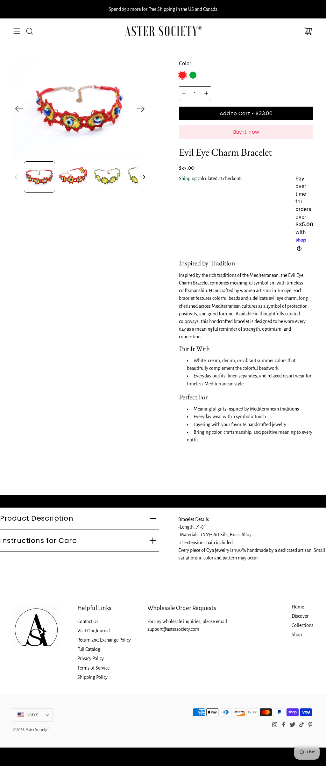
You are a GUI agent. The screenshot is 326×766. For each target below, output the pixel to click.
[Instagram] (275, 724)
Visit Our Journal (93, 630)
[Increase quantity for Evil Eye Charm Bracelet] (206, 93)
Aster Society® (37, 729)
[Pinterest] (310, 724)
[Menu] (17, 31)
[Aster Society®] (163, 31)
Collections (302, 625)
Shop (297, 634)
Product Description (36, 518)
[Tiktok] (301, 724)
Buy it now (246, 132)
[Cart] (308, 31)
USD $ (39, 716)
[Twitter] (292, 724)
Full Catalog (88, 649)
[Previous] (19, 108)
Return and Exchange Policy (104, 640)
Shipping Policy (92, 677)
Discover (300, 616)
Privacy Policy (90, 658)
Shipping (188, 178)
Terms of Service (93, 668)
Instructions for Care (38, 540)
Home (298, 606)
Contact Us (87, 621)
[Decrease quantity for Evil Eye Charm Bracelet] (183, 93)
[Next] (140, 108)
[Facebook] (284, 724)
